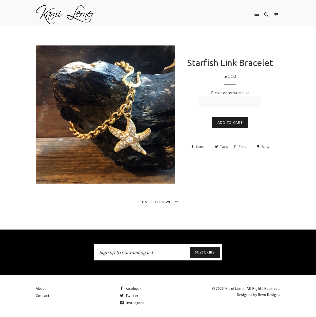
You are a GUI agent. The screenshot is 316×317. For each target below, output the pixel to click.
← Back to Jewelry (158, 202)
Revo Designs (269, 294)
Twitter (131, 295)
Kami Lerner (235, 288)
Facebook (133, 288)
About (41, 288)
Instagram (134, 302)
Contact (43, 295)
